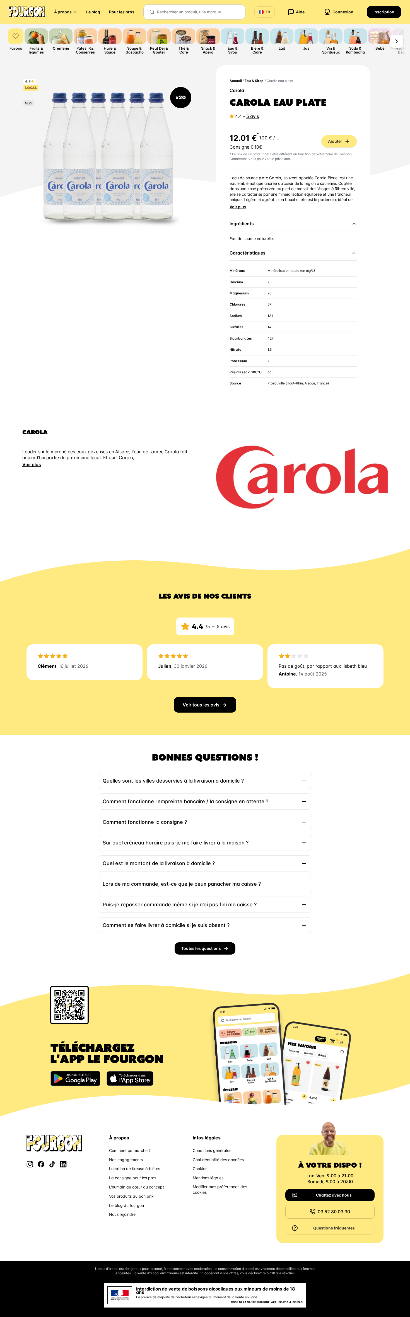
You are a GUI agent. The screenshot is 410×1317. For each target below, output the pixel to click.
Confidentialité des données (218, 1159)
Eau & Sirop (254, 81)
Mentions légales (208, 1177)
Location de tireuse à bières (134, 1168)
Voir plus (238, 206)
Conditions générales (212, 1150)
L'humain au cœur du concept (136, 1187)
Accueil (236, 81)
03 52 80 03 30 (334, 1211)
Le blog (93, 11)
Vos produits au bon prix (131, 1196)
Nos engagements (126, 1159)
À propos (63, 11)
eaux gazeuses (92, 451)
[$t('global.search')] (152, 12)
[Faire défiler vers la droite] (396, 41)
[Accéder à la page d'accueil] (27, 12)
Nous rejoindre (122, 1214)
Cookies (200, 1168)
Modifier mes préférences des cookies (220, 1189)
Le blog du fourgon (126, 1205)
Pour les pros (121, 11)
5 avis (252, 116)
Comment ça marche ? (130, 1150)
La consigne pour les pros (132, 1177)
